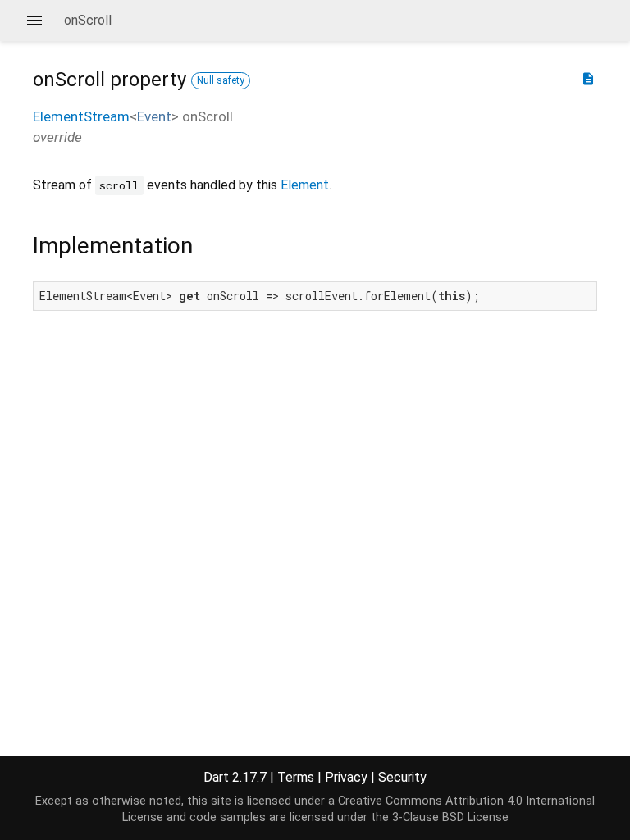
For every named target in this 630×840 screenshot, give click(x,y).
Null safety (220, 80)
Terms (295, 777)
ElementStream (81, 116)
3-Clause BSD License (450, 817)
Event (154, 116)
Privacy (346, 777)
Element (305, 185)
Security (402, 777)
